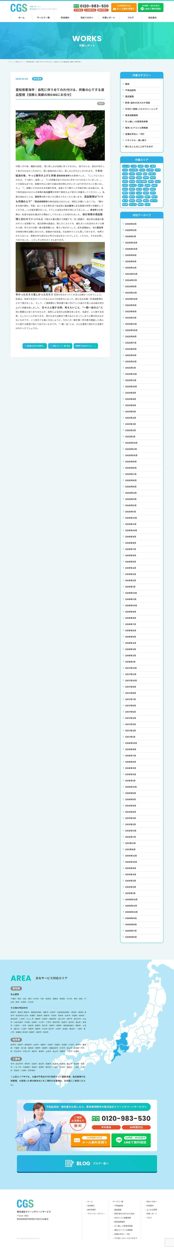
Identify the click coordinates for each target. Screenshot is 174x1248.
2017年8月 (130, 693)
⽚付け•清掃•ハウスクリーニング (141, 109)
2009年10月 (131, 912)
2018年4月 (130, 643)
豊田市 (145, 201)
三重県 (152, 166)
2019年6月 (130, 555)
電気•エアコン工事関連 (123, 1230)
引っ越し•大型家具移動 (123, 1226)
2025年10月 (131, 249)
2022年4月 (131, 361)
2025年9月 (131, 255)
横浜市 (139, 189)
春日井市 (133, 185)
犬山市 (139, 193)
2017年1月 (130, 736)
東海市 (125, 189)
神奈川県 (140, 197)
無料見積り (91, 1210)
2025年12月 (131, 242)
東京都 (147, 185)
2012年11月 (130, 830)
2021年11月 (130, 380)
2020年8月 (131, 467)
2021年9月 (130, 392)
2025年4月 (131, 267)
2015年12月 (131, 786)
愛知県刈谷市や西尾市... (34, 346)
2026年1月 (130, 236)
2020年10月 (131, 455)
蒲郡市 (147, 197)
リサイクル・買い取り (136, 140)
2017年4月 (130, 718)
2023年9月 (131, 305)
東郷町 (132, 189)
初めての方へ (87, 17)
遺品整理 (129, 96)
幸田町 (152, 178)
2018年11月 (130, 599)
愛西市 (150, 181)
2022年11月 (131, 324)
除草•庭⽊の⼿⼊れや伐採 (137, 102)
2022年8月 (131, 336)
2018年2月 (130, 655)
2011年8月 (130, 849)
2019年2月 (130, 580)
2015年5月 (130, 799)
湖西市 (125, 193)
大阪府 (132, 174)
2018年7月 (130, 624)
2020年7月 (131, 474)
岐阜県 (125, 178)
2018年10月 (131, 605)
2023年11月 (131, 292)
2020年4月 (131, 492)
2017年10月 (131, 680)
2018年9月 (130, 611)
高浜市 (147, 204)
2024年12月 (131, 274)
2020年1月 (130, 511)
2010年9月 (130, 868)
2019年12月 (131, 518)
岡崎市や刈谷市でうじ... (86, 346)
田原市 (145, 193)
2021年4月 (130, 417)
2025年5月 (131, 261)
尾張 (145, 174)
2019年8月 (130, 543)
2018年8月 (130, 618)
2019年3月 (130, 574)
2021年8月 (130, 399)
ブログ (131, 17)
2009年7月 (131, 930)
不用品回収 (130, 90)
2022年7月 (131, 342)
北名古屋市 (134, 170)
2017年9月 (130, 686)
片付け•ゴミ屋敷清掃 (122, 1218)
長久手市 (153, 201)
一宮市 (133, 166)
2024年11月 (131, 280)
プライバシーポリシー (96, 1214)
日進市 (125, 185)
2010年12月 (131, 855)
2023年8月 (131, 311)
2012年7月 (130, 837)
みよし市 (126, 166)
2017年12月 (131, 668)
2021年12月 (131, 374)
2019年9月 (130, 536)
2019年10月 (131, 530)
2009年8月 (131, 924)
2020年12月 (131, 442)
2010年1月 (130, 893)
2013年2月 (130, 824)
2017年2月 (130, 730)
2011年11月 (130, 843)
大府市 (157, 170)
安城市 (139, 174)
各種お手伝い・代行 (134, 134)
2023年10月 (131, 299)
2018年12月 (131, 593)
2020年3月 (131, 499)
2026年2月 (131, 230)
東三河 (140, 185)
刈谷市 (125, 170)
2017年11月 (130, 674)
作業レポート (108, 17)
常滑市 (145, 178)
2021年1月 (130, 436)
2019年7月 (130, 549)
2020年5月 (131, 486)
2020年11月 (131, 449)
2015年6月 (130, 793)
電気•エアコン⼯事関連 (136, 127)
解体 (127, 84)
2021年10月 (131, 386)
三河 (146, 166)
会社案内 (152, 17)
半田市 (142, 170)
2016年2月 (130, 774)
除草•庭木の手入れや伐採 (124, 1214)
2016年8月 (130, 749)
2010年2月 (130, 887)
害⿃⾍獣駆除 (131, 115)
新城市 (157, 181)
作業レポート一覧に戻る (60, 346)
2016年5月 (130, 761)
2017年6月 (130, 705)
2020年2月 (131, 505)
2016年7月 (130, 755)
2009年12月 (131, 899)
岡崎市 (132, 178)
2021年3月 (130, 424)
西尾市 (154, 197)
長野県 (125, 204)
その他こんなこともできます (125, 1238)
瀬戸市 (132, 193)
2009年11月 (131, 905)
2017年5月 (130, 711)
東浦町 (154, 185)
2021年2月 (130, 430)
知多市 (152, 193)
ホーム (21, 17)
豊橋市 (139, 201)
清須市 (152, 189)
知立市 (125, 197)
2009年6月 (131, 937)
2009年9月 (131, 918)
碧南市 (132, 197)
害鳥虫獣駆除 (119, 1222)
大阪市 (125, 174)
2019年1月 (130, 586)
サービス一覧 (43, 17)
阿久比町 (133, 204)
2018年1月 (130, 661)
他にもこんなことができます (139, 146)
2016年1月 (130, 780)
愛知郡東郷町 (141, 181)
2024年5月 (131, 286)
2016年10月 (131, 743)
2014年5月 (130, 812)
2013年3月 (130, 818)
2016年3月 (130, 768)
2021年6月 (130, 405)
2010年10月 (131, 862)
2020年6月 (131, 480)
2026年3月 (131, 224)
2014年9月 (130, 805)
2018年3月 (130, 649)
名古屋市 (150, 170)
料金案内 (65, 17)
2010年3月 (130, 880)
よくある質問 (151, 1210)
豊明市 (132, 201)
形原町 (125, 181)
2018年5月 (130, 636)
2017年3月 (130, 724)
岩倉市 (139, 178)
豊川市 (125, 201)
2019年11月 (130, 524)
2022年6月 (131, 349)
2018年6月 (130, 630)
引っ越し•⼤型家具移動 (136, 121)
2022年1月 (130, 367)
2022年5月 (131, 355)
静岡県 (140, 204)
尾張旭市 (152, 174)
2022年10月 (131, 330)
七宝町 (140, 166)
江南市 (145, 189)
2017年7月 (130, 699)
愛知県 (132, 181)
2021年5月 (130, 411)
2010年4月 (130, 874)
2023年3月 (131, 317)
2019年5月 (130, 561)
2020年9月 (131, 461)
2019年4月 (130, 568)
